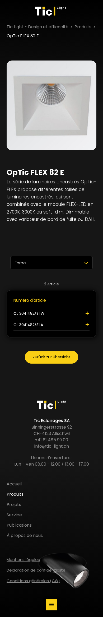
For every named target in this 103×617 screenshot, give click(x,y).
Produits (82, 27)
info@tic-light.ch (51, 446)
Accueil (14, 484)
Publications (19, 525)
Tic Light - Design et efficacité (37, 27)
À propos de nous (25, 535)
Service (14, 515)
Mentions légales (23, 559)
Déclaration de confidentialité (36, 570)
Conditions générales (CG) (33, 580)
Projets (14, 505)
